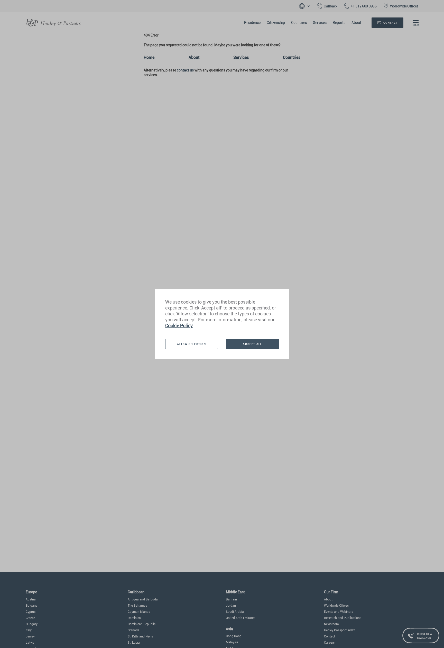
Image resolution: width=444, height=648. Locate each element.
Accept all (252, 344)
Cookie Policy (179, 325)
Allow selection (191, 344)
